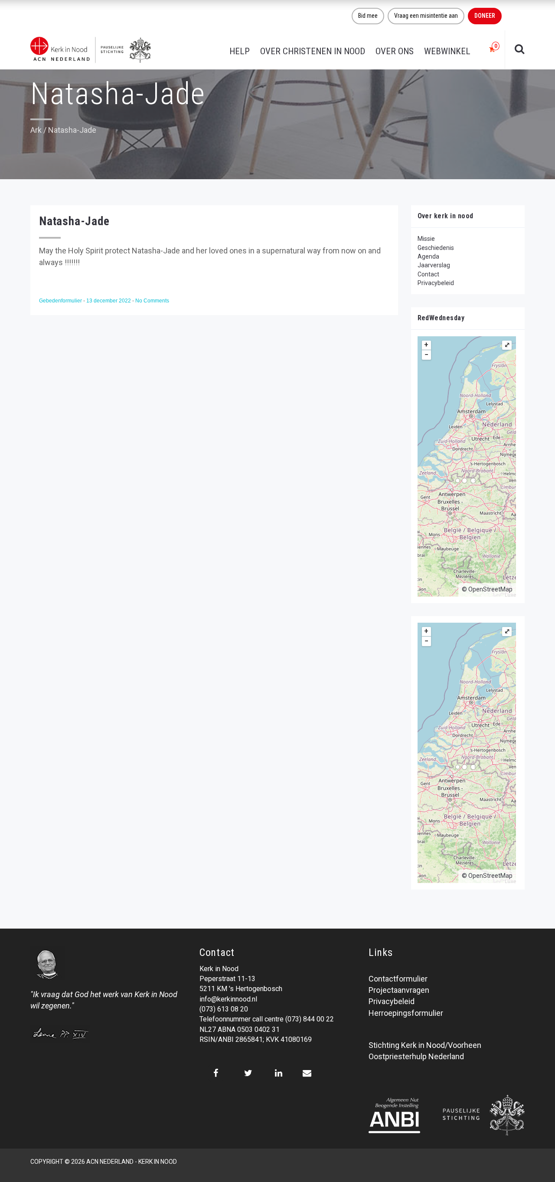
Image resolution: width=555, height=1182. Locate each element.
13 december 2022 (109, 301)
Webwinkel (447, 51)
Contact (428, 274)
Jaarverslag (434, 265)
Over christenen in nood (312, 51)
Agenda (428, 256)
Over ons (394, 51)
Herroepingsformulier (406, 1013)
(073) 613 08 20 (223, 1009)
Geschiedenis (436, 247)
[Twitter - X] (248, 1073)
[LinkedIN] (278, 1073)
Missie (426, 238)
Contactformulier (398, 978)
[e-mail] (307, 1073)
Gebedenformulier (61, 301)
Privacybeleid (436, 282)
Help (239, 51)
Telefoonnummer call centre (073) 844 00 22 (266, 1019)
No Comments (152, 301)
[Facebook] (215, 1073)
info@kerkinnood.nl (228, 999)
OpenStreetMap (490, 589)
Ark (36, 130)
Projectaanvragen (399, 990)
